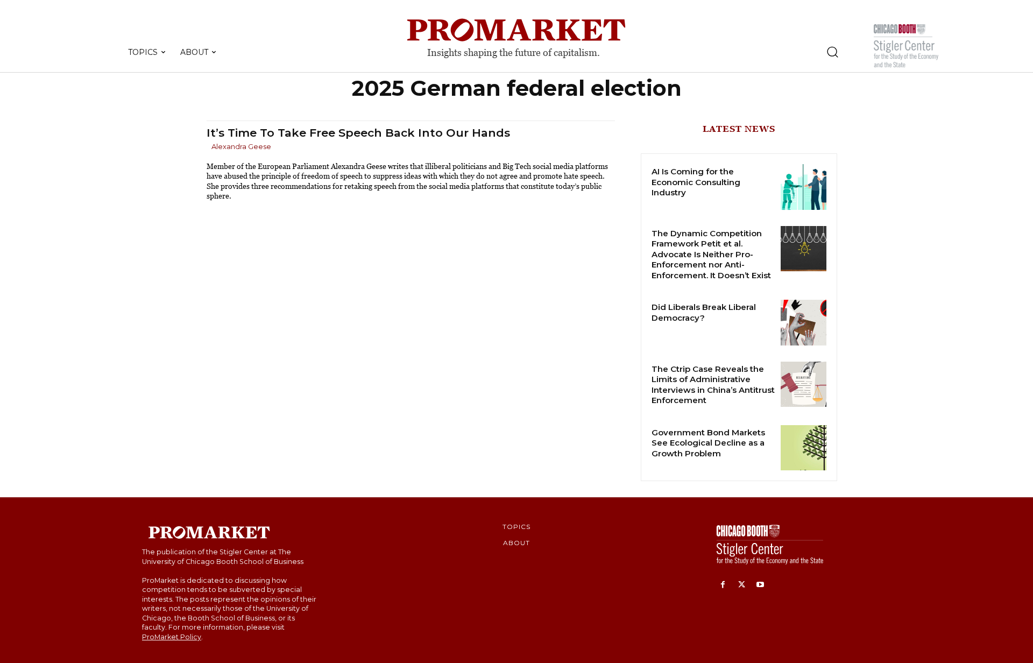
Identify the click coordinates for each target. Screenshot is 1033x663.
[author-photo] (208, 147)
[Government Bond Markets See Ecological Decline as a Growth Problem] (803, 448)
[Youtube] (760, 585)
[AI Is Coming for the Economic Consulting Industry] (803, 187)
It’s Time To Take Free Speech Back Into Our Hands (358, 132)
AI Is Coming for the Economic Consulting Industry (696, 182)
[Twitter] (741, 585)
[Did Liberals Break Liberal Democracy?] (803, 322)
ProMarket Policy (171, 637)
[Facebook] (723, 585)
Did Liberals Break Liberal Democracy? (704, 312)
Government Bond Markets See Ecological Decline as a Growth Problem (708, 443)
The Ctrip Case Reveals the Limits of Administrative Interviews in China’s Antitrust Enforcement (713, 385)
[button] (832, 51)
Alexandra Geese (241, 146)
